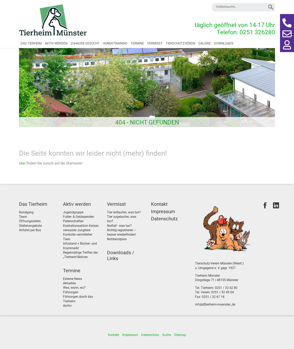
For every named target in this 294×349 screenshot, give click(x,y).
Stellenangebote (30, 226)
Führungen (70, 292)
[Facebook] (265, 205)
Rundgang (26, 212)
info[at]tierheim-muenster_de (215, 304)
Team (23, 217)
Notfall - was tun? (119, 226)
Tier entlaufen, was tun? (124, 212)
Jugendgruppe (73, 212)
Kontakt (159, 204)
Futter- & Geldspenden (78, 217)
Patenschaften (73, 221)
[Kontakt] (287, 34)
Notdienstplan (117, 239)
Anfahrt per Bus (30, 230)
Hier (22, 163)
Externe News (72, 279)
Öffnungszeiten (30, 221)
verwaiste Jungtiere (76, 230)
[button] (287, 23)
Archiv (67, 306)
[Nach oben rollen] (285, 340)
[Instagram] (276, 205)
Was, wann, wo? (74, 287)
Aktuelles (69, 283)
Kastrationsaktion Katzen (81, 226)
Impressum (163, 211)
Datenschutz (164, 219)
